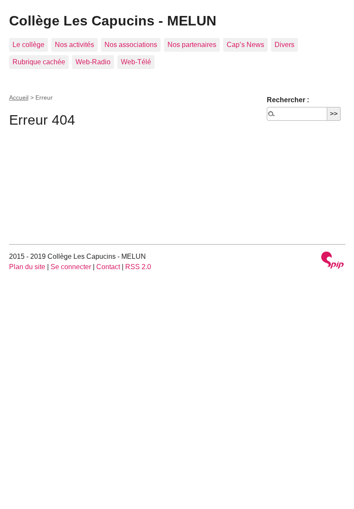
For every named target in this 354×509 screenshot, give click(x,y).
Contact (108, 266)
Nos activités (74, 44)
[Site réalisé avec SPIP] (332, 261)
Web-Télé (136, 62)
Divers (284, 44)
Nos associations (130, 44)
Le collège (28, 44)
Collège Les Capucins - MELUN (112, 20)
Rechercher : (288, 100)
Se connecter (71, 266)
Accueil (18, 97)
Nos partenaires (192, 44)
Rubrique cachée (39, 62)
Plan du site (27, 266)
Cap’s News (245, 44)
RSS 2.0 (138, 266)
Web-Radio (93, 62)
